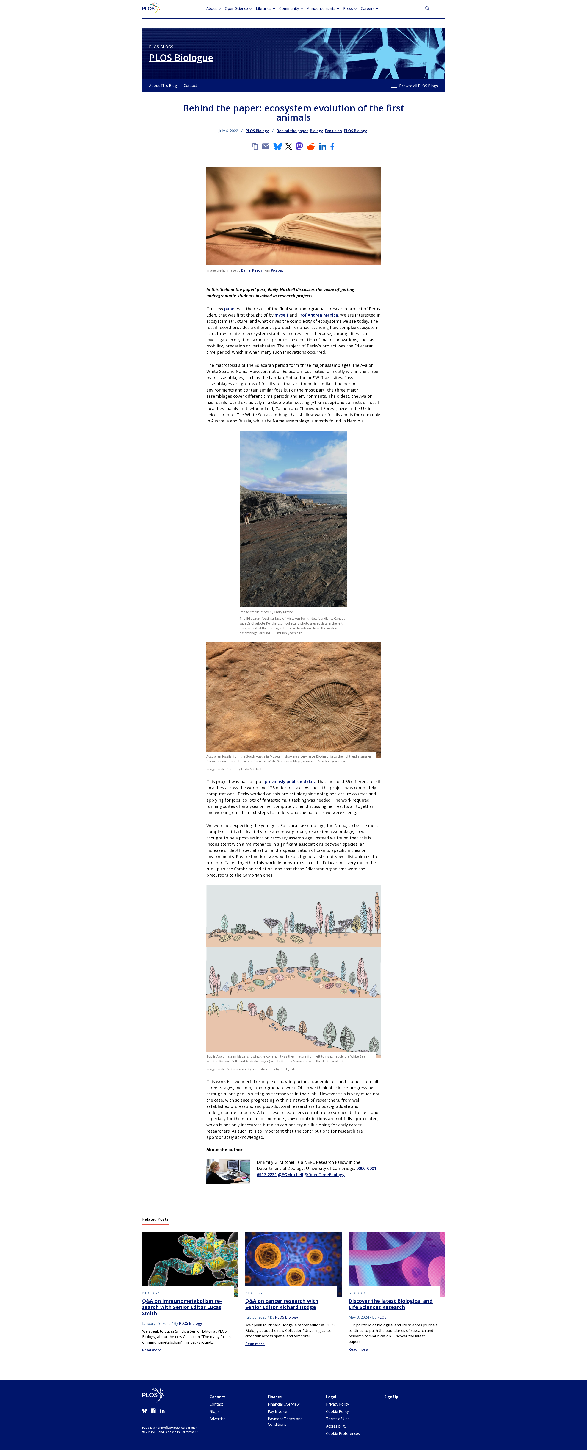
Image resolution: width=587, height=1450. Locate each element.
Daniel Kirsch (251, 270)
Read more (151, 1350)
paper (230, 308)
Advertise (218, 1418)
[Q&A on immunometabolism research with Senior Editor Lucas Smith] (190, 1264)
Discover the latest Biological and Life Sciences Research (391, 1303)
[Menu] (441, 8)
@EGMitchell (290, 1174)
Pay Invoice (277, 1411)
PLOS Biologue (181, 57)
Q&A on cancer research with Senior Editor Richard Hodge (281, 1303)
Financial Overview (283, 1404)
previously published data (291, 781)
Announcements (321, 8)
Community (289, 8)
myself (281, 315)
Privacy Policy (337, 1404)
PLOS (382, 1317)
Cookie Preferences (343, 1433)
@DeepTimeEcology (325, 1174)
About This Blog (163, 85)
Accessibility (336, 1426)
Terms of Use (337, 1418)
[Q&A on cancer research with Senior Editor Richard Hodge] (293, 1264)
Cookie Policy (337, 1411)
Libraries (263, 8)
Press (348, 8)
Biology (316, 130)
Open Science (236, 8)
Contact (190, 85)
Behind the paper (292, 130)
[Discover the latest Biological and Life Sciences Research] (397, 1264)
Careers (367, 8)
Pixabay (277, 270)
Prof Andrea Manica (318, 315)
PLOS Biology (257, 130)
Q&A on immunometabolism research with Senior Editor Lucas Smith (182, 1307)
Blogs (214, 1411)
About (211, 8)
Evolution (333, 130)
